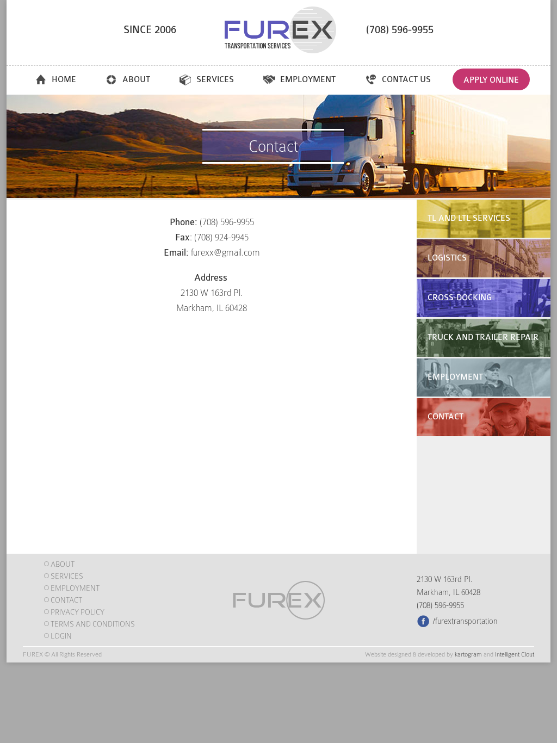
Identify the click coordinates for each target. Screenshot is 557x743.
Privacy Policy (77, 612)
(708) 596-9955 (400, 30)
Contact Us (406, 79)
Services (215, 79)
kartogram (468, 654)
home (64, 79)
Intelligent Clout (514, 654)
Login (61, 635)
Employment (308, 79)
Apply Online (491, 80)
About (136, 79)
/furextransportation (465, 621)
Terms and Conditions (93, 624)
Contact (66, 600)
